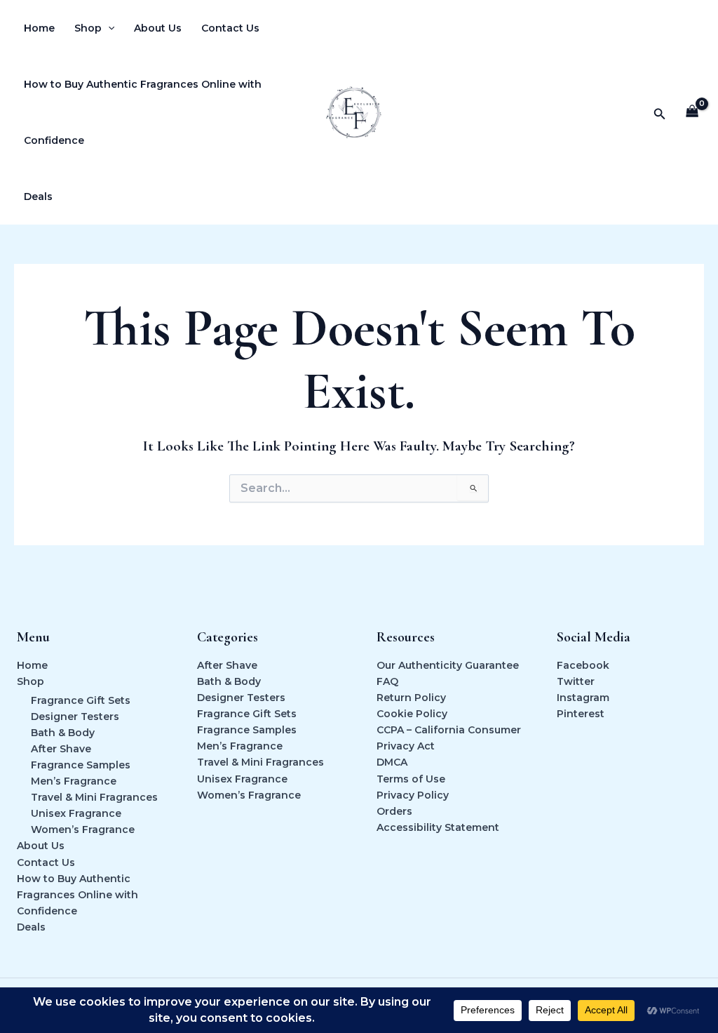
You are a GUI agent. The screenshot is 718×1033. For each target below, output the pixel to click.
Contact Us (230, 28)
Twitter (576, 681)
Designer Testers (75, 716)
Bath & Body (63, 732)
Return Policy (411, 697)
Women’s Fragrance (83, 829)
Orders (394, 811)
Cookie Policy (412, 713)
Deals (38, 196)
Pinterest (580, 713)
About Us (158, 28)
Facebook (583, 665)
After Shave (61, 748)
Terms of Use (411, 779)
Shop (88, 28)
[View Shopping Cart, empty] (692, 112)
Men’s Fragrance (73, 781)
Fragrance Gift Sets (80, 700)
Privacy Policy (413, 795)
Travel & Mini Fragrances (94, 797)
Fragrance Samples (80, 765)
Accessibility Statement (438, 827)
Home (39, 28)
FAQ (387, 681)
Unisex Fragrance (76, 813)
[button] (108, 28)
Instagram (583, 697)
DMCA (392, 762)
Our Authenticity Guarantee (448, 665)
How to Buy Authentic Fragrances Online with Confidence (143, 112)
